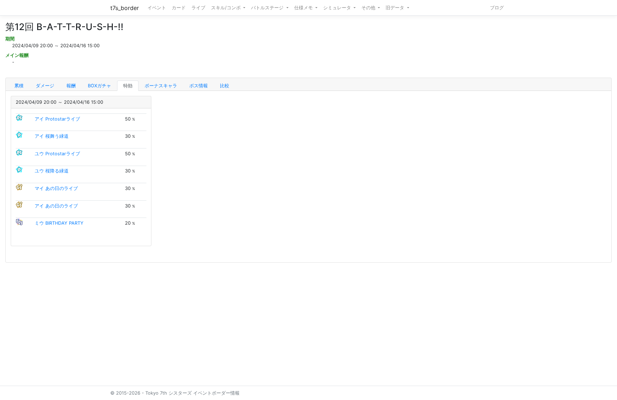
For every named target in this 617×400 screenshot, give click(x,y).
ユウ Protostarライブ (57, 153)
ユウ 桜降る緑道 (52, 171)
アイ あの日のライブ (56, 206)
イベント (156, 7)
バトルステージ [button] (268, 7)
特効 (127, 85)
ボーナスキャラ (161, 85)
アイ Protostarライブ (57, 119)
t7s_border (124, 7)
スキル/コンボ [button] (226, 7)
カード (179, 7)
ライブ (198, 7)
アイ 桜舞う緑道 (52, 136)
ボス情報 (198, 85)
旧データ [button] (396, 7)
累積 (19, 85)
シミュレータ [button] (337, 7)
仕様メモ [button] (304, 7)
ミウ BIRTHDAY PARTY (59, 223)
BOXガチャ (99, 85)
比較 (224, 85)
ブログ (497, 7)
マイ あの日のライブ (56, 188)
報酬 (71, 85)
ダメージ (45, 85)
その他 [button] (369, 7)
